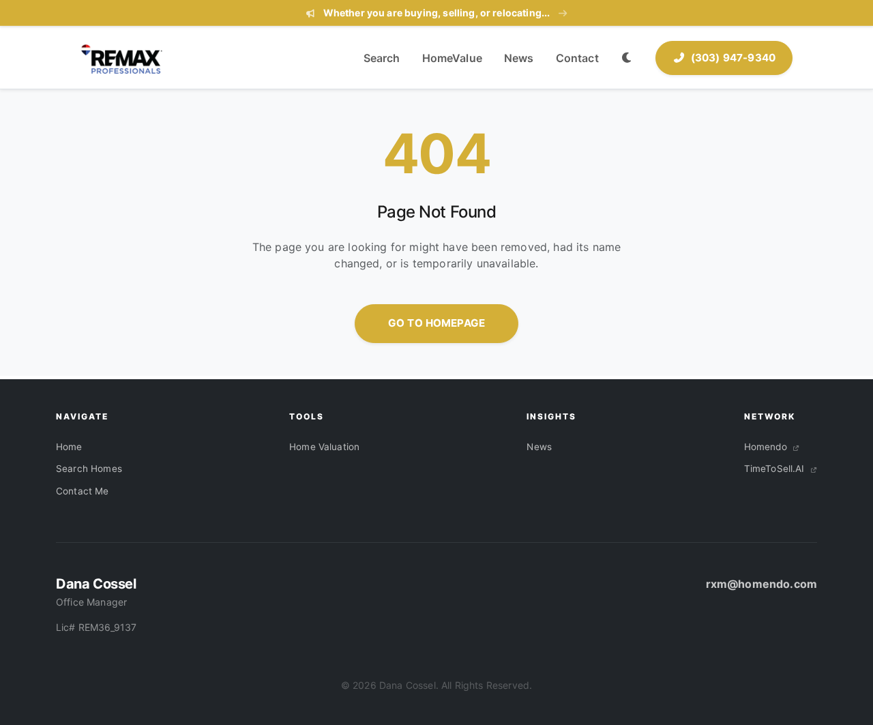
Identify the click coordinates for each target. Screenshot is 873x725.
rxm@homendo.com (761, 584)
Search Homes (89, 468)
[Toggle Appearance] (627, 58)
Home (69, 446)
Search (382, 58)
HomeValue (452, 58)
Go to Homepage (436, 322)
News (519, 58)
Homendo (767, 446)
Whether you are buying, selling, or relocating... (436, 12)
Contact (577, 58)
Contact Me (82, 491)
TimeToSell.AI (776, 468)
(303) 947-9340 (733, 57)
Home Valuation (324, 446)
